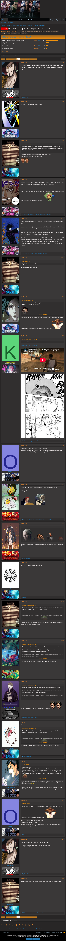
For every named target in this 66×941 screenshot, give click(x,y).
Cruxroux (10, 167)
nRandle (10, 323)
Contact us (38, 932)
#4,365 (62, 218)
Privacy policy (55, 932)
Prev (3, 59)
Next (34, 59)
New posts (3, 22)
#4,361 (62, 62)
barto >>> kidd (20, 31)
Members (31, 20)
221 (25, 59)
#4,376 (62, 722)
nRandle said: (25, 803)
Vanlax (10, 511)
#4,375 (62, 681)
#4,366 (62, 257)
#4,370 (62, 484)
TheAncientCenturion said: (29, 339)
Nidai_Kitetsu (10, 787)
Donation (12, 20)
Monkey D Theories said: (28, 644)
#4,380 (62, 878)
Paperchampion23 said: (28, 605)
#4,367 (62, 297)
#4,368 (62, 336)
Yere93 (10, 128)
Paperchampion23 (10, 206)
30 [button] (37, 46)
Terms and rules (46, 932)
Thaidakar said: (26, 144)
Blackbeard (10, 589)
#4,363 (62, 140)
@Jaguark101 (25, 345)
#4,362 (62, 101)
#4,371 (62, 523)
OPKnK (10, 472)
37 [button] (37, 43)
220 (21, 59)
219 (18, 59)
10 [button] (37, 48)
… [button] (8, 59)
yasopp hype (24, 33)
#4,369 (62, 445)
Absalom (4, 31)
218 (15, 59)
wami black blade (15, 33)
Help (61, 932)
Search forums (11, 22)
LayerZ (10, 550)
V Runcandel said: (26, 300)
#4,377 (62, 761)
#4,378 (62, 800)
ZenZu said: (25, 764)
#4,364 (62, 179)
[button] (16, 19)
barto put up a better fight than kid (33, 31)
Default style (5, 932)
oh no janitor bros (5, 33)
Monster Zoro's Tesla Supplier (10, 668)
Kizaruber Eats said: (27, 527)
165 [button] (37, 40)
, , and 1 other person (38, 519)
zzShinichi (10, 748)
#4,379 (62, 839)
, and (33, 441)
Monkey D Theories (10, 245)
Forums (4, 20)
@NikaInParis (33, 345)
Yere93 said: (25, 261)
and (35, 253)
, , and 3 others (37, 214)
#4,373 (62, 601)
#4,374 (62, 640)
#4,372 (62, 562)
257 (30, 59)
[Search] (63, 19)
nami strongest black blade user (50, 31)
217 (12, 59)
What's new (21, 20)
